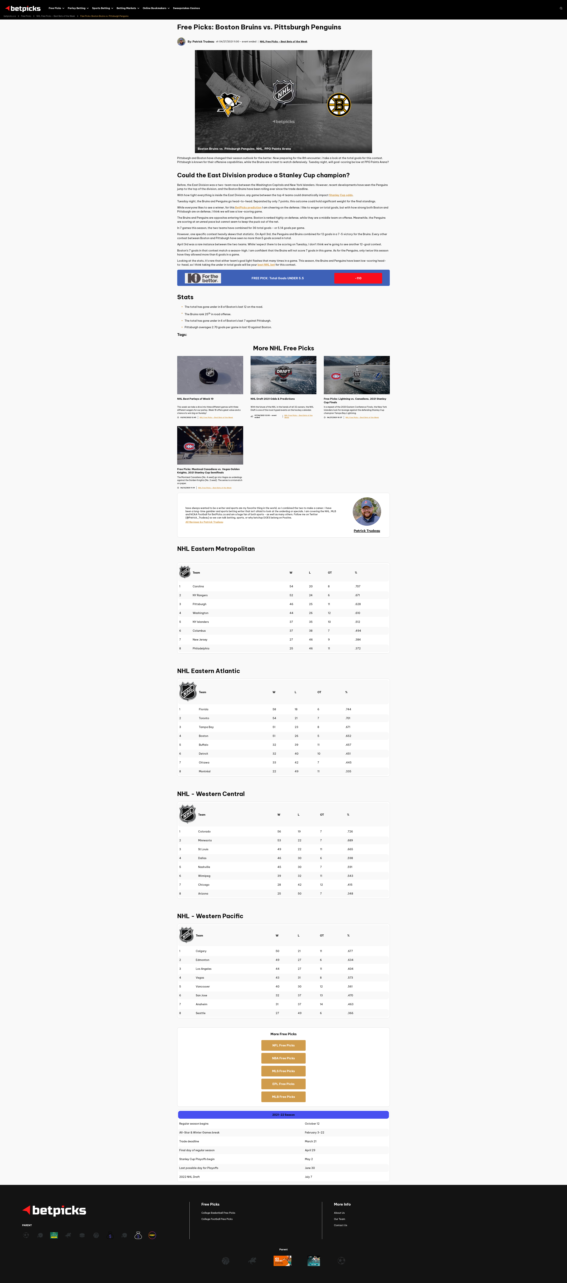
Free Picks (26, 16)
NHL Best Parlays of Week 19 (195, 398)
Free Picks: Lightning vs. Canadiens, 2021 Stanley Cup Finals (355, 400)
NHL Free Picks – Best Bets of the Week (55, 16)
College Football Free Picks (217, 1219)
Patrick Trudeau (203, 41)
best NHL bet (266, 264)
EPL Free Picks (283, 1084)
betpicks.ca (10, 16)
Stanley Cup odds (341, 195)
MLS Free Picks (283, 1071)
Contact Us (340, 1225)
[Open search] (561, 8)
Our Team (339, 1219)
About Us (339, 1212)
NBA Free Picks (283, 1058)
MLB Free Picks (283, 1097)
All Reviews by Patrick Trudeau (204, 522)
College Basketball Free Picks (218, 1212)
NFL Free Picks (283, 1045)
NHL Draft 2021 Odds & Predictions (273, 398)
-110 (358, 278)
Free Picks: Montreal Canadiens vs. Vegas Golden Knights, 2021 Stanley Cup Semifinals (208, 471)
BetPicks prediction (248, 207)
